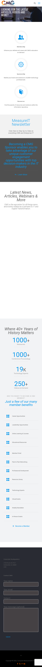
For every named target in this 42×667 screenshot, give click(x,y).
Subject (7, 598)
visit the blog (7, 18)
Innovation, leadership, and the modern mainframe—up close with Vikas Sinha (34, 253)
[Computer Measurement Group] (8, 3)
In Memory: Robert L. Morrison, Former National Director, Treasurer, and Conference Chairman (35, 282)
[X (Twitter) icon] (20, 664)
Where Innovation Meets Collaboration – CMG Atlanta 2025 (35, 228)
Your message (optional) (14, 607)
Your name (8, 581)
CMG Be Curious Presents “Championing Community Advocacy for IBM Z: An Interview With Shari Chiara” (26, 282)
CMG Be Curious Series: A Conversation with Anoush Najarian (9, 278)
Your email (8, 589)
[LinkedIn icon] (24, 664)
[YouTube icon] (22, 664)
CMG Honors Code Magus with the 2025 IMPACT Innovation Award (25, 230)
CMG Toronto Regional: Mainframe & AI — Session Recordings (8, 228)
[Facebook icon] (17, 664)
